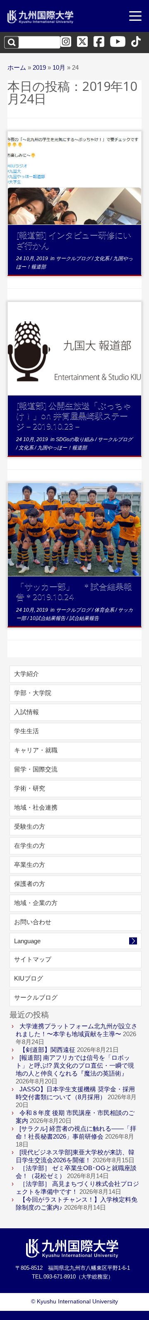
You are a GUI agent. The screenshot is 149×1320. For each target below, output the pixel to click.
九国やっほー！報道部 (62, 448)
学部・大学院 (32, 692)
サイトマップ (32, 959)
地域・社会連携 (36, 807)
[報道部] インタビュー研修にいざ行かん (73, 240)
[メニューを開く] (135, 17)
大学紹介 (26, 673)
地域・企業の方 (36, 902)
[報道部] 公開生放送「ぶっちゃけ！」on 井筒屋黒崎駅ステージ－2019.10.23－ (73, 416)
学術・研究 (29, 788)
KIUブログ (28, 978)
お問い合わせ (32, 921)
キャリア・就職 (36, 750)
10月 (59, 67)
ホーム (16, 67)
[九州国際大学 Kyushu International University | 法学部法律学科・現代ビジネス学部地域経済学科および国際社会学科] (40, 17)
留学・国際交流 (36, 769)
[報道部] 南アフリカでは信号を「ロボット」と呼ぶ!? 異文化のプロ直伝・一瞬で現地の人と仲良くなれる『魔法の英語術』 (75, 1065)
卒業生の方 (29, 864)
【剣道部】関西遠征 (47, 1049)
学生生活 (26, 730)
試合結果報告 (84, 618)
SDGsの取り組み (75, 439)
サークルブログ (74, 258)
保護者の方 (29, 883)
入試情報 (26, 711)
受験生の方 (29, 826)
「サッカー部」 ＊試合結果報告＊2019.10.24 (74, 591)
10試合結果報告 (48, 618)
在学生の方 (29, 845)
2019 (39, 67)
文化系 (102, 258)
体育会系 (104, 610)
